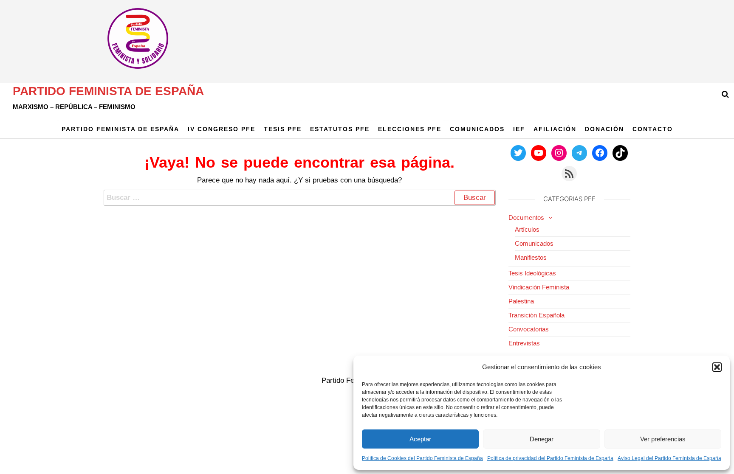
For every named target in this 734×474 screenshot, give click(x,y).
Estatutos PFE (340, 129)
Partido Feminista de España (108, 91)
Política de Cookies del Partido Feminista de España (422, 458)
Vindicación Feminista (538, 287)
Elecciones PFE (409, 129)
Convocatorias (528, 329)
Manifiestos (531, 257)
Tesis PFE (283, 129)
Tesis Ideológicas (532, 273)
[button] (717, 367)
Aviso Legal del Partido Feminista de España (669, 458)
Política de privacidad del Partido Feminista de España (550, 458)
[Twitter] (518, 152)
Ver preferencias (663, 439)
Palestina (521, 301)
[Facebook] (599, 152)
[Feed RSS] (569, 173)
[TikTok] (620, 152)
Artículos (527, 229)
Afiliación (555, 129)
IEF (519, 129)
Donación (604, 129)
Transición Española (536, 315)
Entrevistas (524, 343)
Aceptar (420, 439)
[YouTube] (538, 152)
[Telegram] (579, 152)
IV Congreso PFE (221, 129)
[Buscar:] (300, 198)
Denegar (541, 439)
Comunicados (477, 129)
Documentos (526, 217)
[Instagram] (559, 152)
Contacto (652, 129)
